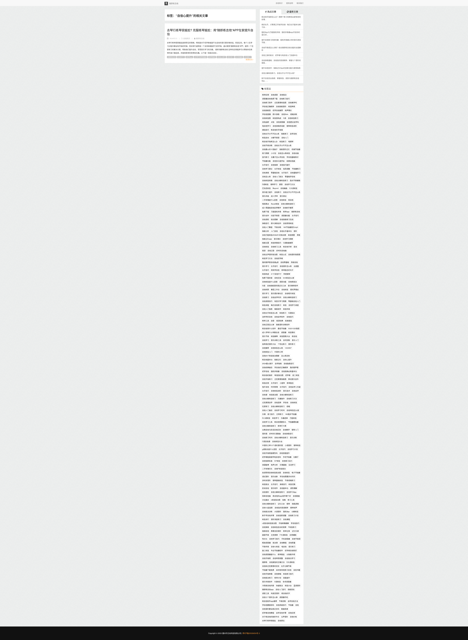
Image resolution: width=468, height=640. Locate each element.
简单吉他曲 (266, 496)
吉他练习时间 (267, 437)
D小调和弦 (266, 418)
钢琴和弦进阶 (292, 126)
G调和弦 (277, 581)
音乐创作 (265, 215)
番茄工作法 (275, 289)
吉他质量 (291, 542)
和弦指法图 (273, 394)
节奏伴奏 (265, 546)
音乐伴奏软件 (267, 581)
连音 (272, 320)
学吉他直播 (266, 114)
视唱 (288, 406)
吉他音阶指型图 (294, 254)
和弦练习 (282, 141)
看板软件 (277, 309)
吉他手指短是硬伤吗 (270, 453)
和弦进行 (265, 519)
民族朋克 (288, 320)
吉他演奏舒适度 (279, 126)
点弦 (272, 122)
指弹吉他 (265, 531)
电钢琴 (290, 141)
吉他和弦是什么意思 (270, 281)
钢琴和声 (293, 507)
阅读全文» (250, 59)
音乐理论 (277, 239)
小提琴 (282, 383)
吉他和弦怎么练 (277, 348)
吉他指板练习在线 (286, 219)
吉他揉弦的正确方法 (277, 562)
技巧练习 (265, 157)
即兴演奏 (276, 114)
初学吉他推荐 (278, 110)
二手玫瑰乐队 (267, 468)
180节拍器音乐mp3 (290, 227)
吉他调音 (274, 94)
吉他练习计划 (293, 515)
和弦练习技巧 (288, 574)
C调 (284, 118)
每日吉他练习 (276, 305)
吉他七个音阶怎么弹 (270, 597)
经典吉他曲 (291, 161)
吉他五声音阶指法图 (270, 254)
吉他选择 (277, 402)
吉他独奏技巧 (289, 363)
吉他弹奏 (265, 527)
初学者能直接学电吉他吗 (271, 457)
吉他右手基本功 (286, 231)
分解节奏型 (275, 137)
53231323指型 (293, 328)
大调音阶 (277, 511)
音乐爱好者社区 (277, 293)
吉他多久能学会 (279, 161)
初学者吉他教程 (268, 613)
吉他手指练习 (267, 379)
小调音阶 (288, 445)
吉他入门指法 (278, 176)
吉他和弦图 (266, 118)
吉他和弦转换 (267, 180)
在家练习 (248, 57)
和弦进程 (265, 305)
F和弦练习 (292, 527)
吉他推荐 (265, 348)
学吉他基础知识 (292, 157)
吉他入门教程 (267, 227)
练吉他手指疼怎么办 (270, 141)
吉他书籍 (296, 570)
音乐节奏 (265, 336)
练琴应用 (265, 94)
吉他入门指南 (267, 309)
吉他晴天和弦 (290, 293)
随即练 (264, 562)
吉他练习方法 (292, 398)
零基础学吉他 (290, 176)
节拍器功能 (266, 161)
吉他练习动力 (287, 461)
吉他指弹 (274, 165)
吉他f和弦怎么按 (293, 410)
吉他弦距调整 (281, 515)
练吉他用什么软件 (269, 328)
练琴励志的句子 (287, 270)
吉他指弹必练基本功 (289, 371)
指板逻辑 (295, 503)
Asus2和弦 (275, 204)
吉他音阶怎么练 (286, 266)
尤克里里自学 (267, 402)
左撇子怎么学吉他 (278, 157)
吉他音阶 (265, 492)
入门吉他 (274, 231)
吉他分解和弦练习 (281, 180)
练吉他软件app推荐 (269, 601)
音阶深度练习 (276, 519)
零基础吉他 (275, 172)
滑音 (298, 235)
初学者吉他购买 (291, 550)
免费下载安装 (267, 278)
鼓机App (286, 511)
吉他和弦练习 (293, 118)
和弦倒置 (291, 235)
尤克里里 (274, 535)
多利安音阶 (266, 480)
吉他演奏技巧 (288, 433)
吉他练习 (277, 192)
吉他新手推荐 (288, 207)
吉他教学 (286, 429)
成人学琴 (274, 196)
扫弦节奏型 (275, 215)
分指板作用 (291, 554)
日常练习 (279, 414)
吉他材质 (265, 289)
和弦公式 (282, 254)
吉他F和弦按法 (280, 468)
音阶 (295, 231)
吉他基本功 (284, 488)
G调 (263, 285)
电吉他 (284, 546)
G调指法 (291, 313)
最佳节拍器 (282, 328)
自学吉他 (293, 133)
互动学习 (291, 465)
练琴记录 (286, 531)
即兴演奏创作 (276, 223)
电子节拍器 (296, 472)
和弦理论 (291, 332)
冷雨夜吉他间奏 (268, 585)
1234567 (288, 348)
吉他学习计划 (293, 449)
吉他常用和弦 (288, 223)
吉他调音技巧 (267, 301)
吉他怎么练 (266, 176)
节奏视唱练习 (290, 480)
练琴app (189, 57)
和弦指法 (265, 484)
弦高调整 (286, 168)
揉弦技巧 (265, 130)
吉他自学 (295, 391)
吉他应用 (291, 613)
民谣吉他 (265, 488)
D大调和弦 (291, 562)
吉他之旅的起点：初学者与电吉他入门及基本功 (279, 55)
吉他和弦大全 (277, 441)
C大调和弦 (293, 188)
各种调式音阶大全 (269, 344)
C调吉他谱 (266, 441)
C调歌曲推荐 (288, 242)
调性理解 (293, 488)
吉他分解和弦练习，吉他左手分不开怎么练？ (279, 73)
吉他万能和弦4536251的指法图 (274, 235)
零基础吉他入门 (294, 301)
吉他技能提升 (284, 453)
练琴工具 (265, 320)
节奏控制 (282, 601)
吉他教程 (283, 542)
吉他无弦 (277, 278)
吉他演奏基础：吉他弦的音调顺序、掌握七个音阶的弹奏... (281, 61)
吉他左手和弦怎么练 (270, 313)
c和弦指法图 (275, 500)
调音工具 (265, 593)
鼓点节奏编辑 (295, 180)
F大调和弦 (284, 535)
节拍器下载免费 (268, 570)
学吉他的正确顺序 (281, 367)
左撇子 (295, 457)
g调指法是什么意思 (269, 449)
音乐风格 (265, 196)
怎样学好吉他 (267, 316)
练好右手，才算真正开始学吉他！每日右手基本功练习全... (281, 25)
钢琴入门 (295, 429)
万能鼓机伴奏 (276, 211)
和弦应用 (265, 383)
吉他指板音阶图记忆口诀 (276, 285)
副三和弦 (265, 550)
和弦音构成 (277, 118)
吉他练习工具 (276, 246)
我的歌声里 (294, 367)
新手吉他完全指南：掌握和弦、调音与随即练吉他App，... (280, 79)
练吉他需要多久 (280, 422)
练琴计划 (277, 577)
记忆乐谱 (295, 531)
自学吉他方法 (293, 601)
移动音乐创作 (293, 379)
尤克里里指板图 (280, 379)
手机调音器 (285, 539)
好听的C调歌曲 (275, 433)
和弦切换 (291, 484)
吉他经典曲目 (267, 367)
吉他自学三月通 (294, 387)
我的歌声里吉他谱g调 (270, 262)
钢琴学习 (273, 184)
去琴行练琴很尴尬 (201, 57)
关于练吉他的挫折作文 (270, 616)
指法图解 (274, 219)
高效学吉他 (275, 270)
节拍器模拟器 (293, 422)
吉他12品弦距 (267, 507)
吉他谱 (264, 394)
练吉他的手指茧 (277, 130)
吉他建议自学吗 (293, 122)
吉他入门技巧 (281, 589)
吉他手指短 (266, 558)
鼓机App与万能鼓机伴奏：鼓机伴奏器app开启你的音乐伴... (281, 33)
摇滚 (264, 250)
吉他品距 (265, 122)
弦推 (284, 500)
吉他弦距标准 (267, 461)
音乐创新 (274, 476)
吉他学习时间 (279, 410)
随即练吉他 (172, 57)
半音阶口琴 (278, 352)
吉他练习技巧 (284, 98)
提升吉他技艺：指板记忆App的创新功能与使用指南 (281, 68)
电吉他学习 (266, 126)
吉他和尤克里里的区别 (270, 566)
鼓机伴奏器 (275, 371)
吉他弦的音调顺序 (281, 507)
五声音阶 (284, 616)
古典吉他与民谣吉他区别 (271, 429)
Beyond (275, 188)
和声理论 (288, 110)
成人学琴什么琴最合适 (270, 332)
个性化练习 (282, 344)
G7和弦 (277, 461)
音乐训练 (293, 437)
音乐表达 (283, 196)
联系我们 (300, 3)
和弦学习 (275, 418)
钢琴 (288, 503)
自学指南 (278, 363)
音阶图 (264, 433)
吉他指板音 (266, 110)
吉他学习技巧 (274, 539)
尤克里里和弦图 (280, 102)
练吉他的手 (285, 593)
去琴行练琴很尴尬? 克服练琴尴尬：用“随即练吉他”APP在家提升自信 (210, 32)
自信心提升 (221, 57)
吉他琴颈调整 (278, 558)
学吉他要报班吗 (268, 605)
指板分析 (265, 231)
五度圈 (296, 266)
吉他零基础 (284, 262)
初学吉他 (265, 371)
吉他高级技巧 (281, 605)
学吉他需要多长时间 (287, 476)
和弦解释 (274, 336)
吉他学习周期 (288, 239)
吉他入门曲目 (267, 410)
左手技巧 (265, 165)
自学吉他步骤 (281, 613)
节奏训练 (277, 227)
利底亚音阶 (275, 593)
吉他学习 (181, 57)
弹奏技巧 (265, 223)
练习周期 (265, 153)
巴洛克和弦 (266, 188)
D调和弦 (265, 184)
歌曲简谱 (284, 609)
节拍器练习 (296, 168)
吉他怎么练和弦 (284, 153)
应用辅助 (239, 57)
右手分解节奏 (286, 566)
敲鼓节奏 (265, 535)
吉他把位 (281, 620)
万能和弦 (293, 418)
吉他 (297, 605)
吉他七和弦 (275, 546)
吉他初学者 (278, 258)
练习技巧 (271, 414)
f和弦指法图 (278, 375)
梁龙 (295, 246)
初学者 (287, 375)
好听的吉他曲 (281, 250)
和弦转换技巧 (276, 242)
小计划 (273, 153)
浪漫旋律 (265, 465)
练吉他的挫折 (267, 375)
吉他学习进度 (293, 305)
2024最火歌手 (267, 363)
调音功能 (282, 281)
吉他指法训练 (267, 511)
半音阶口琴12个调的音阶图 (272, 445)
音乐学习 (265, 266)
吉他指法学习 (290, 558)
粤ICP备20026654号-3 (251, 633)
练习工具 (291, 500)
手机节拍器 (287, 457)
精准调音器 (266, 542)
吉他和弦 (282, 200)
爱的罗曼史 (294, 289)
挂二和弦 (295, 375)
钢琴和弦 (297, 445)
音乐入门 (295, 340)
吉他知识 (279, 3)
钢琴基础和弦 (278, 480)
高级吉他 (294, 262)
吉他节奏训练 (267, 145)
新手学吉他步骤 (268, 515)
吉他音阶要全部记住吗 (270, 609)
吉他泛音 (271, 250)
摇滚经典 (279, 320)
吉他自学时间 (276, 297)
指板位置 (265, 242)
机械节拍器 (296, 149)
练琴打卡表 (282, 426)
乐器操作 (281, 398)
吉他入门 (284, 137)
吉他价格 (293, 616)
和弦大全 (288, 585)
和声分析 (274, 465)
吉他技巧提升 (285, 165)
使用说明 (289, 3)
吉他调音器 (280, 122)
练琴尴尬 (212, 57)
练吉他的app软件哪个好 (282, 496)
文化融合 (265, 500)
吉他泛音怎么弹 (268, 324)
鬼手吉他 (265, 387)
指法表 (275, 542)
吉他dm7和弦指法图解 (270, 355)
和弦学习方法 (267, 258)
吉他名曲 (295, 153)
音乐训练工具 (276, 340)
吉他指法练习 (267, 577)
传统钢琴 (286, 274)
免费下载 (265, 211)
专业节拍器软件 (277, 550)
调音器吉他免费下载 (270, 98)
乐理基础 (283, 465)
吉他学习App (291, 492)
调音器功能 (285, 215)
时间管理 (274, 387)
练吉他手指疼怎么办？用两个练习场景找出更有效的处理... (281, 18)
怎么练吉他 (285, 355)
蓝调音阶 (297, 585)
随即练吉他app (268, 589)
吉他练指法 (292, 281)
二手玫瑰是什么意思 (270, 200)
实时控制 (286, 340)
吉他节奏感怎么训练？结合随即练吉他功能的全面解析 (281, 48)
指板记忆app (267, 239)
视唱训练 (293, 114)
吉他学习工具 (267, 422)
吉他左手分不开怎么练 (270, 133)
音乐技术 (286, 391)
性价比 (264, 539)
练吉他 (290, 200)
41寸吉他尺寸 (276, 274)
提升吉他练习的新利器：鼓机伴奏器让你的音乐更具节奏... (281, 41)
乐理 (264, 414)
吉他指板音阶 (281, 106)
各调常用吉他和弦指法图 (271, 472)
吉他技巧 (290, 316)
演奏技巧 (283, 484)
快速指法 (279, 585)
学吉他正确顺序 (268, 106)
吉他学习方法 (290, 184)
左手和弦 (277, 168)
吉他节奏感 (296, 539)
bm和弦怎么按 (288, 278)
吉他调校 (265, 219)
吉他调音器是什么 (269, 554)
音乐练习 (231, 57)
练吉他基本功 (267, 359)
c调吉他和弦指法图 (269, 523)
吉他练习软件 (267, 102)
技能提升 (286, 577)
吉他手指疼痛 (267, 574)
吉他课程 (286, 519)
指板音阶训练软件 (283, 324)
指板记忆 (277, 359)
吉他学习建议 (267, 168)
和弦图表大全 (285, 336)
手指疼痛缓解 (284, 523)
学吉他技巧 (295, 523)
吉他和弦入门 (267, 352)
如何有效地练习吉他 (283, 570)
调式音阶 (265, 476)
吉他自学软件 (279, 316)
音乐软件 (274, 488)
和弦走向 (265, 137)
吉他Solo (284, 114)
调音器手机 (283, 597)
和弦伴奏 (286, 309)
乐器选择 (284, 418)
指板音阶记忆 (284, 149)
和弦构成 (265, 274)
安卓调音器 (287, 581)
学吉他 (285, 402)
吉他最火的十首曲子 (270, 149)
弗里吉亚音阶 (276, 531)
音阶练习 (291, 344)
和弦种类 (291, 106)
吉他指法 (283, 94)
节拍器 (290, 605)
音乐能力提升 (267, 192)
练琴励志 (290, 383)
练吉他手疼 (287, 246)
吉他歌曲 (296, 496)
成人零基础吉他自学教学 (271, 207)
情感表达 (265, 204)
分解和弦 (295, 511)
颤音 (281, 184)
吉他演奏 (265, 172)
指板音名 (291, 589)
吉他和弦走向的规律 (278, 527)
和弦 (285, 305)
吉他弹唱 (277, 574)
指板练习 (284, 133)
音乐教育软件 (293, 285)
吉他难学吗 (292, 102)
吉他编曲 (283, 188)
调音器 (283, 332)
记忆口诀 (281, 503)
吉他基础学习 (295, 172)
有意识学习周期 (280, 301)
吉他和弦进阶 (276, 391)
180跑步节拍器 (291, 414)
